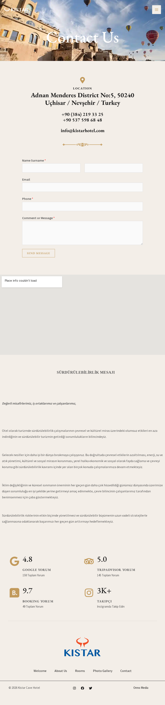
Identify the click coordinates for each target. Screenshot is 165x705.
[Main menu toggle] (156, 9)
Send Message (38, 253)
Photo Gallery (102, 671)
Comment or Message (38, 218)
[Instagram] (74, 688)
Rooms (80, 671)
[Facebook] (82, 688)
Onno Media (140, 688)
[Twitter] (90, 688)
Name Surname (34, 160)
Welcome (40, 671)
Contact (126, 671)
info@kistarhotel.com (82, 130)
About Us (61, 671)
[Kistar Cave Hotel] (16, 9)
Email (26, 179)
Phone (27, 199)
